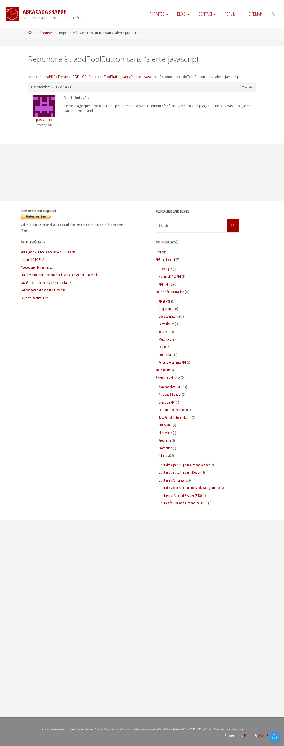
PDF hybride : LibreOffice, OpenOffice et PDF (49, 252)
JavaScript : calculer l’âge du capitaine (46, 282)
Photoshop (165, 433)
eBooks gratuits (169, 316)
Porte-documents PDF (172, 362)
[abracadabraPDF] (12, 13)
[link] (273, 14)
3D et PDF (165, 301)
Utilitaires (162, 455)
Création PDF (167, 402)
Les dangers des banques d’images (43, 290)
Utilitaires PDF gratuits (173, 480)
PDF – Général (84, 76)
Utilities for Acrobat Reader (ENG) (180, 495)
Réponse (45, 33)
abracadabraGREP (170, 387)
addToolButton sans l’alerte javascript (127, 76)
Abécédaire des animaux (37, 267)
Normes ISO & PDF (170, 276)
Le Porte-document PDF (36, 298)
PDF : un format (165, 259)
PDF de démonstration (170, 292)
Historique (165, 269)
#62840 (247, 87)
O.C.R (162, 347)
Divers (160, 252)
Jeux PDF (164, 332)
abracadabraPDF (41, 76)
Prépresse (165, 440)
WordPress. (267, 735)
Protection (165, 448)
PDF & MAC (165, 425)
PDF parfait (163, 370)
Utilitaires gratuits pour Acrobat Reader (184, 465)
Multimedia (166, 339)
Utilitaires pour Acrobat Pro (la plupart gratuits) (189, 488)
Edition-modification (172, 410)
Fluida (248, 735)
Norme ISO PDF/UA (32, 259)
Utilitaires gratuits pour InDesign (180, 472)
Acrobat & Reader (170, 394)
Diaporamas (166, 309)
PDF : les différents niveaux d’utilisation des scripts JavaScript (60, 275)
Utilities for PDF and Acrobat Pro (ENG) (183, 503)
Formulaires (166, 324)
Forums (64, 76)
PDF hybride (166, 284)
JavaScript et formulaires (175, 417)
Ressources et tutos (168, 377)
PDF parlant (166, 355)
